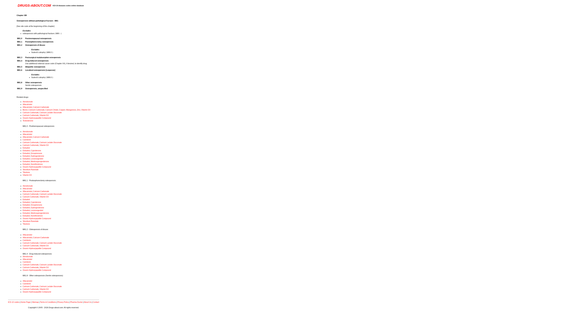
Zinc (78, 110)
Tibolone (26, 172)
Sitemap (35, 302)
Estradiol (26, 148)
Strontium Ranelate (31, 170)
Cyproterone (36, 151)
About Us (87, 302)
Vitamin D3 (85, 110)
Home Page (26, 302)
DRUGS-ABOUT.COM (34, 5)
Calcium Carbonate (41, 107)
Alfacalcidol (27, 104)
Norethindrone (37, 164)
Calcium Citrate (51, 110)
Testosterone (28, 121)
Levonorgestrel (37, 159)
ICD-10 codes (13, 302)
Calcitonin (27, 140)
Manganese (71, 110)
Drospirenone (36, 153)
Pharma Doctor (76, 302)
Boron (25, 110)
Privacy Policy (63, 302)
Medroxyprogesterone (40, 161)
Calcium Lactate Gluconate (51, 113)
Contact (96, 302)
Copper (62, 110)
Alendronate (28, 102)
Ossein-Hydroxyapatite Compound (37, 118)
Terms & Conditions (48, 302)
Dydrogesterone (37, 156)
